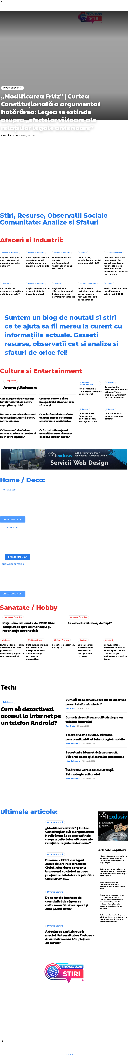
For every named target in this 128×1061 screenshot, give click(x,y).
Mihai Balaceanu (73, 744)
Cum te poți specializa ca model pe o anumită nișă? (89, 260)
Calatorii (110, 382)
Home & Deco (9, 490)
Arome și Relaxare (20, 387)
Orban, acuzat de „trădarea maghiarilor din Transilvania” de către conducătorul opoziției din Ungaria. (113, 872)
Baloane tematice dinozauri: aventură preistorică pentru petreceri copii (18, 417)
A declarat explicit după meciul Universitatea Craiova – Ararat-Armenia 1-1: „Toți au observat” (80, 174)
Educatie (84, 409)
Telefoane (8, 702)
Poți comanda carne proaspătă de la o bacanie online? (37, 291)
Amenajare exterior (13, 564)
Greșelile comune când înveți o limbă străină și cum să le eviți (56, 402)
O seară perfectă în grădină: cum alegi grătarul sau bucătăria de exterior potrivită (56, 573)
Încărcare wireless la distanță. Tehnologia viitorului (90, 772)
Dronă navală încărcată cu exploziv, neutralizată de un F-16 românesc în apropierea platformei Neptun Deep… (48, 193)
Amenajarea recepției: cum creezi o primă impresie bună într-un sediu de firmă (55, 498)
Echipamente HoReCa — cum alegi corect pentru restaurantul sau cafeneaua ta (89, 294)
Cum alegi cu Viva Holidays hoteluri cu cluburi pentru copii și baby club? (17, 402)
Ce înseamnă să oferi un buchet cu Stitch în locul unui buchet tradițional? (18, 433)
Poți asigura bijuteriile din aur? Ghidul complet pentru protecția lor (63, 292)
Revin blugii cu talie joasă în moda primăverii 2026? (115, 291)
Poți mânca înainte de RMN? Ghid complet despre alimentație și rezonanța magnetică (28, 627)
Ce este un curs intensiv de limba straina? (114, 416)
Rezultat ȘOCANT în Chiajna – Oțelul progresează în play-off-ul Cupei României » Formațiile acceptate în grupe (112, 193)
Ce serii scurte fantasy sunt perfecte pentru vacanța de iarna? (88, 417)
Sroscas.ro (69, 1054)
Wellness (6, 640)
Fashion (83, 253)
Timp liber (10, 380)
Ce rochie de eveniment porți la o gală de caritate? (12, 291)
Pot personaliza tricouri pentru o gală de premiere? (90, 391)
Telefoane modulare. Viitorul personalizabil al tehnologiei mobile (95, 737)
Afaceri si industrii (10, 253)
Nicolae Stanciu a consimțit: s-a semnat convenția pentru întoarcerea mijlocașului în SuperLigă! (113, 859)
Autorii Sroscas (9, 135)
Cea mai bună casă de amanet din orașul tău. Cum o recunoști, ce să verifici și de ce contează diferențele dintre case (116, 266)
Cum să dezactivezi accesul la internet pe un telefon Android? (31, 715)
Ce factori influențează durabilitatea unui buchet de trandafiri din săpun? (55, 433)
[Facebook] (2, 1041)
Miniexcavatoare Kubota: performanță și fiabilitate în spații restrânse (62, 263)
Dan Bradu (70, 708)
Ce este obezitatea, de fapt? (90, 623)
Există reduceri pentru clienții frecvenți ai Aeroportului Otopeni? (86, 650)
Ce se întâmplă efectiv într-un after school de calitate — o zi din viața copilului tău (57, 417)
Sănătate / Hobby (13, 617)
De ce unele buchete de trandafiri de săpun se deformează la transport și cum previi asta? (48, 175)
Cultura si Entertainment (86, 383)
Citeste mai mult (13, 519)
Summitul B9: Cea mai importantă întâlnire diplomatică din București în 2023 (112, 885)
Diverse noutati (12, 88)
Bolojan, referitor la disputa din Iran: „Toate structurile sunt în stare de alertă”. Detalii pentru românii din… (113, 918)
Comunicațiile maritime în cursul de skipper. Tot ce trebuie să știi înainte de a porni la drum (116, 392)
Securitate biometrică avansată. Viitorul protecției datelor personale (95, 754)
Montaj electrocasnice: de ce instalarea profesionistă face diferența (62, 536)
